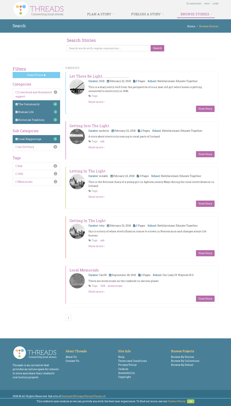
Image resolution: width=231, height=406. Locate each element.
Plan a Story (99, 14)
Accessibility (126, 373)
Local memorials (84, 270)
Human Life (26, 112)
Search (157, 48)
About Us (71, 357)
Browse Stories (195, 14)
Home (191, 26)
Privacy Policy (127, 365)
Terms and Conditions (132, 361)
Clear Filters (35, 75)
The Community (29, 104)
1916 (20, 173)
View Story (205, 108)
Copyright (124, 377)
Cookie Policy (176, 401)
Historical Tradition (31, 120)
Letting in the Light (87, 171)
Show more (96, 102)
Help (206, 3)
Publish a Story (146, 14)
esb (102, 141)
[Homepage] (76, 9)
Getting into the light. (89, 125)
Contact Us (72, 361)
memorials (115, 286)
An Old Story (26, 147)
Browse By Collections (185, 361)
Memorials (25, 181)
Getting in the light (87, 220)
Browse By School (182, 365)
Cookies (123, 369)
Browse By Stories (182, 357)
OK (190, 401)
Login (215, 3)
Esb (20, 166)
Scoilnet (67, 396)
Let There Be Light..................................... (99, 76)
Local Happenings (29, 139)
